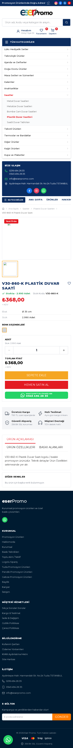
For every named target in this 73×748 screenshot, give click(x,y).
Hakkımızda (8, 541)
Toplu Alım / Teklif (11, 557)
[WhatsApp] (43, 190)
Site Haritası (8, 659)
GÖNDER (61, 716)
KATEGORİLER (15, 200)
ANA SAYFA (36, 199)
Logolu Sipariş (9, 561)
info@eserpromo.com (18, 692)
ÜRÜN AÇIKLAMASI (20, 439)
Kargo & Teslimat (11, 613)
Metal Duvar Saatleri (18, 101)
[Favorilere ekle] (69, 283)
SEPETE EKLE (36, 375)
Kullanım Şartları (11, 644)
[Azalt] (9, 350)
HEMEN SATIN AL (36, 384)
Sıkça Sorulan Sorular (14, 608)
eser (14, 501)
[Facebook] (60, 3)
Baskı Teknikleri (10, 551)
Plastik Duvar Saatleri (19, 117)
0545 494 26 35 (14, 687)
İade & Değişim (10, 618)
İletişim (6, 592)
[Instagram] (56, 3)
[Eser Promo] (36, 12)
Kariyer (6, 587)
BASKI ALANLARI (51, 447)
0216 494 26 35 (14, 681)
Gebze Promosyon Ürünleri (17, 577)
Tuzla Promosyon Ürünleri (16, 567)
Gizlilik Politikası (10, 623)
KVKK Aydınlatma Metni (15, 654)
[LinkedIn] (65, 3)
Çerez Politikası (10, 628)
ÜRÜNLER (52, 199)
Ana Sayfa (13, 208)
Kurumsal (7, 547)
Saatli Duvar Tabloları (18, 122)
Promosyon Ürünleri (13, 537)
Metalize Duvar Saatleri (19, 106)
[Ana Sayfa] (3, 209)
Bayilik (5, 582)
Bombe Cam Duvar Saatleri (22, 111)
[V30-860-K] (4, 330)
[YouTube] (69, 3)
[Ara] (66, 22)
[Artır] (64, 350)
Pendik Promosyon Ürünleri (17, 572)
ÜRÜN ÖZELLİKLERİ (21, 447)
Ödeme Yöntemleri (13, 649)
